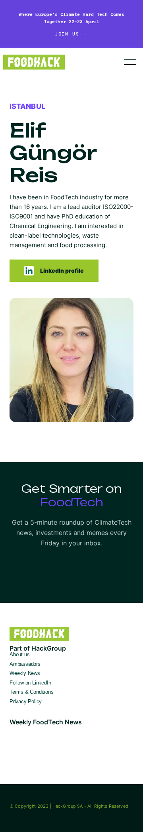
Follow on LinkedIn (30, 683)
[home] (51, 62)
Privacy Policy (26, 701)
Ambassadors (25, 664)
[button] (130, 62)
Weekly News (25, 673)
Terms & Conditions (32, 692)
